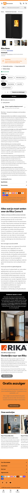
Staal (3, 77)
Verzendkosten (10, 54)
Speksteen (10, 77)
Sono (3, 84)
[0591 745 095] (21, 3)
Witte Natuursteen (20, 77)
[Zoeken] (25, 7)
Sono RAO (19, 84)
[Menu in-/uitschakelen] (2, 3)
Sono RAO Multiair (6, 87)
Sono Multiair (11, 84)
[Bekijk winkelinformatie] (25, 107)
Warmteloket (10, 50)
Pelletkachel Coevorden (11, 11)
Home (2, 11)
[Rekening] (23, 3)
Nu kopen (14, 96)
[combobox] (14, 7)
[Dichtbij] (25, 59)
